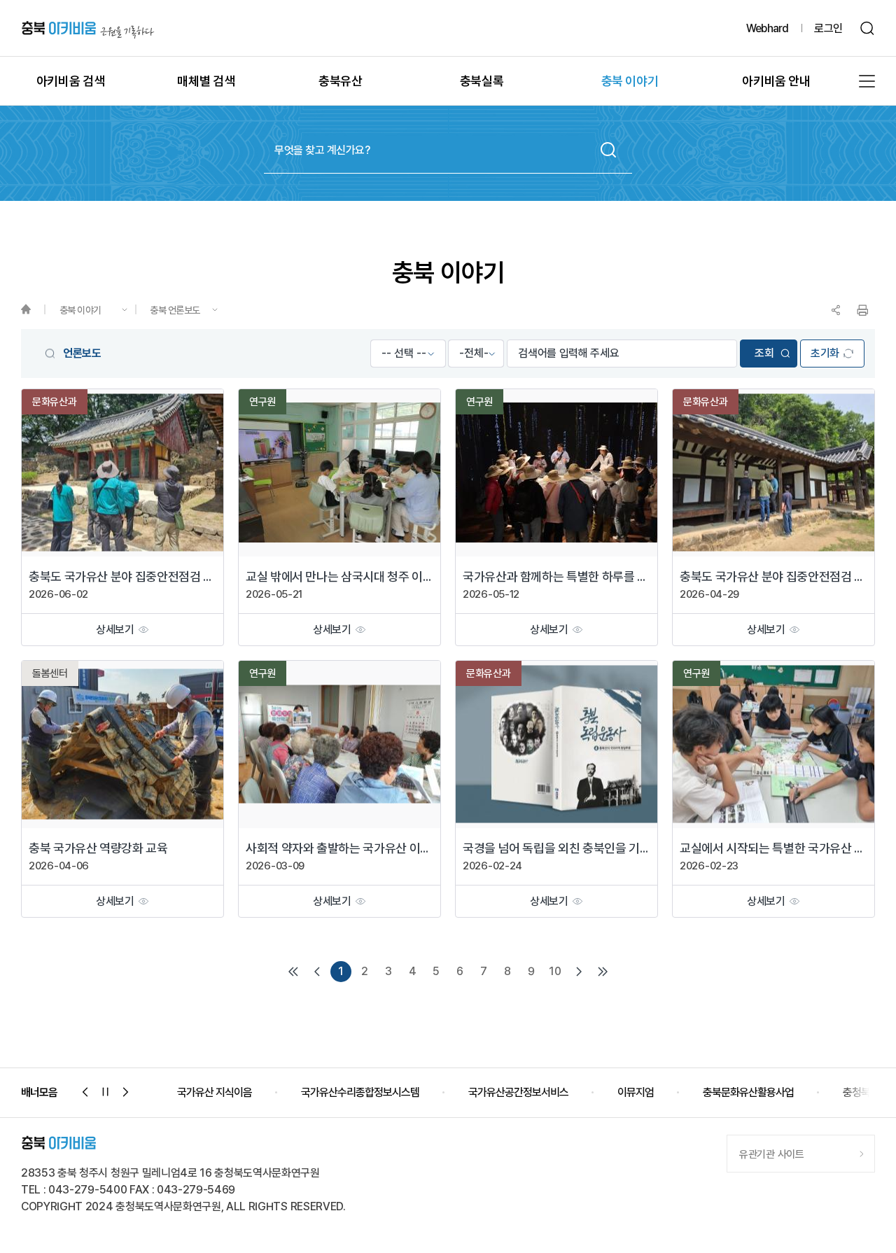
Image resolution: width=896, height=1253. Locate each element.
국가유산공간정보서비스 (394, 1092)
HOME (32, 310)
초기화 (825, 353)
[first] (293, 971)
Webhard (767, 28)
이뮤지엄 (511, 1092)
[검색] (867, 28)
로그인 (828, 28)
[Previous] (317, 971)
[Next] (578, 971)
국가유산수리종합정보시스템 (236, 1092)
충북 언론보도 (175, 310)
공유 (835, 310)
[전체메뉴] (867, 81)
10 (555, 971)
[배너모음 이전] (85, 1092)
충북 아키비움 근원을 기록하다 (88, 28)
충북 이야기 (80, 310)
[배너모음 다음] (126, 1092)
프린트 (862, 310)
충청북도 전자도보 (756, 1092)
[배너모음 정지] (105, 1092)
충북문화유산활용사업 (624, 1092)
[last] (602, 971)
